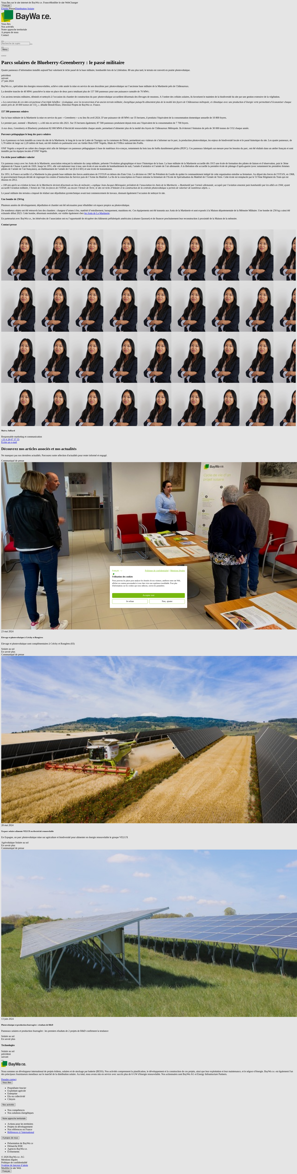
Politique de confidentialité (157, 570)
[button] (117, 571)
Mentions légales (177, 570)
